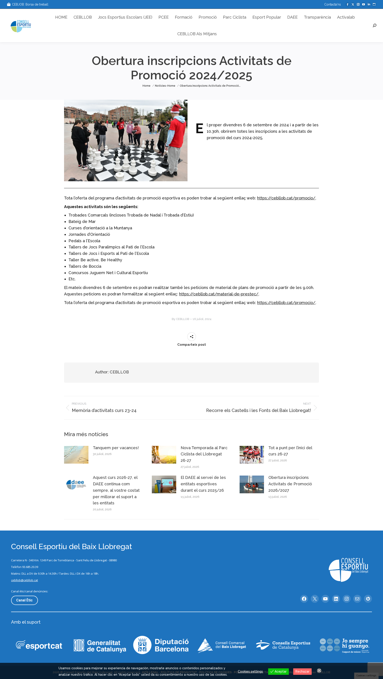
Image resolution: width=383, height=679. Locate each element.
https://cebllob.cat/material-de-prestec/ (218, 294)
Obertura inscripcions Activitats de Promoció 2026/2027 (290, 484)
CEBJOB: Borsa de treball (30, 4)
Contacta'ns (332, 4)
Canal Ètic (24, 600)
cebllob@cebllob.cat (24, 580)
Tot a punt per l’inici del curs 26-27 (290, 451)
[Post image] (76, 455)
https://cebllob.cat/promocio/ (286, 198)
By (180, 319)
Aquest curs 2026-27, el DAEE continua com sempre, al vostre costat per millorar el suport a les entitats (116, 490)
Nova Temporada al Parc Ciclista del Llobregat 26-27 (204, 454)
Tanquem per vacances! (116, 447)
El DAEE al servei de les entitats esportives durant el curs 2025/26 (203, 484)
